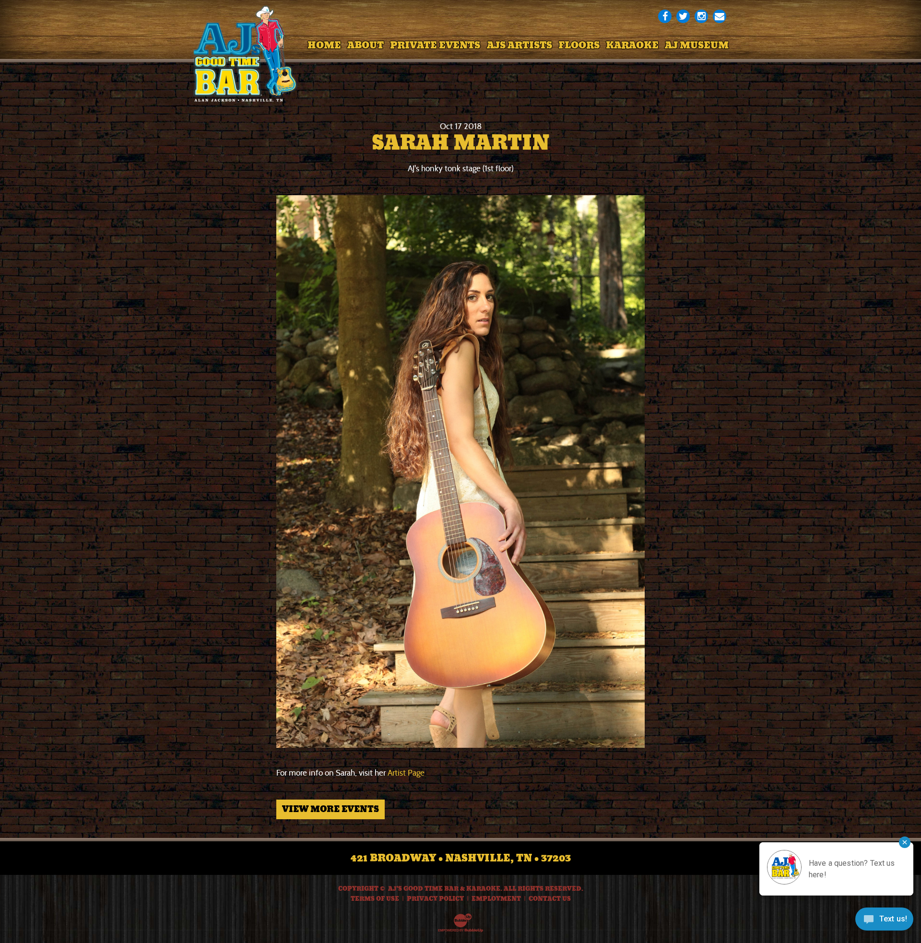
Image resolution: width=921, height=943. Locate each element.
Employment (496, 899)
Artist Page (406, 773)
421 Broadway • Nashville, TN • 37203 (461, 858)
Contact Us (550, 899)
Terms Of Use (375, 899)
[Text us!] (884, 922)
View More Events (330, 809)
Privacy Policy (435, 899)
